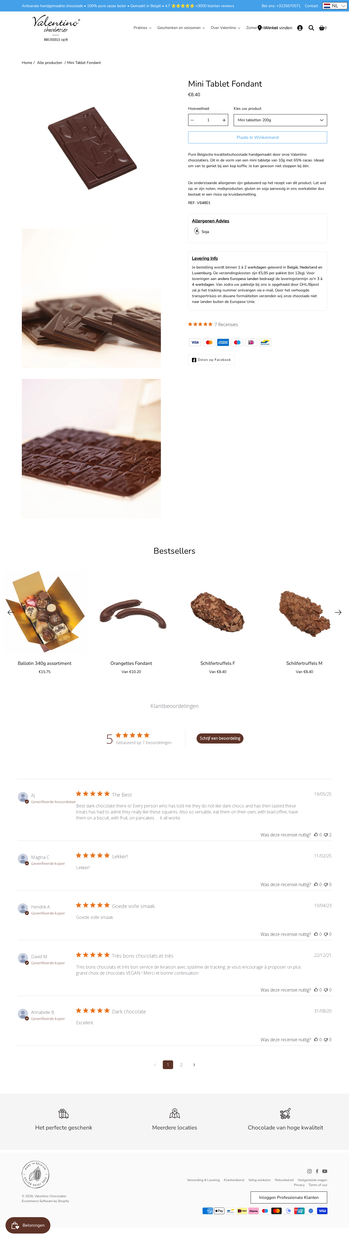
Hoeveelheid (198, 108)
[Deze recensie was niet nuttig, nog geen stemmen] (326, 884)
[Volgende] (338, 612)
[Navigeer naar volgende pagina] (194, 1064)
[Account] (300, 27)
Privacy (299, 1185)
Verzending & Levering (203, 1180)
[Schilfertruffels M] (305, 612)
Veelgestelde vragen (312, 1180)
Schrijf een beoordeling (220, 738)
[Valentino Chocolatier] (56, 28)
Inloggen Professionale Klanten (289, 1197)
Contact (311, 5)
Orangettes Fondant (131, 663)
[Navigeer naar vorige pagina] (155, 1064)
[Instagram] (309, 1171)
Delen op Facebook (214, 360)
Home (27, 62)
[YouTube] (324, 1171)
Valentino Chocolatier (50, 1196)
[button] (334, 5)
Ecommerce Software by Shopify (45, 1201)
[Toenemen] (224, 120)
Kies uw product (247, 108)
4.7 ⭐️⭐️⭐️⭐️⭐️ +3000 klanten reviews (199, 5)
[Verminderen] (192, 120)
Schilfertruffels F (217, 663)
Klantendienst (234, 1180)
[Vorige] (10, 612)
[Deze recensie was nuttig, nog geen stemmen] (316, 835)
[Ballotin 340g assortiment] (45, 612)
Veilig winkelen (259, 1180)
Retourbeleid (284, 1180)
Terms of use (318, 1185)
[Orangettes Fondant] (131, 612)
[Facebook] (317, 1171)
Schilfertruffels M (304, 663)
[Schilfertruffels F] (218, 612)
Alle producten (49, 62)
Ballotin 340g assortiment (44, 663)
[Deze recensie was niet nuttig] (326, 835)
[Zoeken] (311, 27)
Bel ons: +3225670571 (281, 5)
